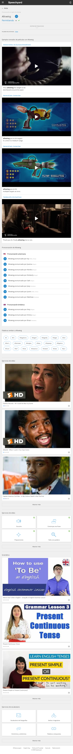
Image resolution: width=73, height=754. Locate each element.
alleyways (48, 343)
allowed (45, 349)
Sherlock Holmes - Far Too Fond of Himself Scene (17, 44)
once (18, 191)
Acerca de (47, 748)
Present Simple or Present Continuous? (15, 690)
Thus (5, 88)
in (3, 141)
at (15, 191)
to (22, 88)
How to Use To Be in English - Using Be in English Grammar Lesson (24, 597)
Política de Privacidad (37, 748)
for (12, 240)
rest (30, 240)
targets (19, 138)
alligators (60, 343)
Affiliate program (17, 748)
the (15, 88)
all (6, 338)
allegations (23, 338)
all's (13, 338)
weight (19, 88)
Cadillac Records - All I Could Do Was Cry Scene (18, 403)
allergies (28, 343)
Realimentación (56, 748)
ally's (63, 349)
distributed (7, 90)
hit (16, 138)
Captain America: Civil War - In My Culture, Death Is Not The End (23, 496)
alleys (38, 343)
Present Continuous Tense (11, 644)
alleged (34, 338)
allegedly (44, 338)
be (24, 88)
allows (55, 349)
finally (15, 240)
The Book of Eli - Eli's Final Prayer (12, 197)
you (11, 138)
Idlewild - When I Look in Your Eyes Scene (16, 450)
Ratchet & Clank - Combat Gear (12, 95)
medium (15, 141)
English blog (27, 748)
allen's (7, 343)
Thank (5, 240)
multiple (6, 191)
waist (22, 90)
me (26, 240)
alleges (55, 338)
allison (7, 349)
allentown (17, 343)
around (14, 90)
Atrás (6, 8)
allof (16, 349)
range (21, 141)
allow (16, 31)
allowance (34, 349)
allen (63, 338)
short (8, 141)
